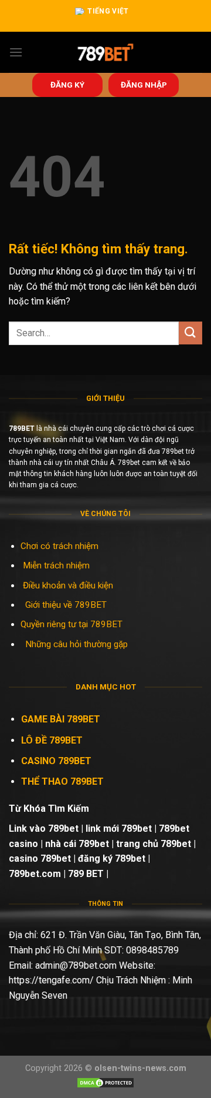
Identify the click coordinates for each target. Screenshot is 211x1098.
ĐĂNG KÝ (67, 84)
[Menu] (16, 52)
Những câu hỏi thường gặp (76, 644)
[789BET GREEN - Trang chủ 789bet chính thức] (106, 52)
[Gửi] (190, 333)
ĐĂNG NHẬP (144, 84)
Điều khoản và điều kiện (68, 585)
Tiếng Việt (108, 11)
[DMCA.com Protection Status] (105, 1082)
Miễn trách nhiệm (57, 565)
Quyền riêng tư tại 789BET (71, 624)
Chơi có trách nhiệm (59, 546)
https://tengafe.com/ (51, 980)
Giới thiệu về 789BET (66, 605)
